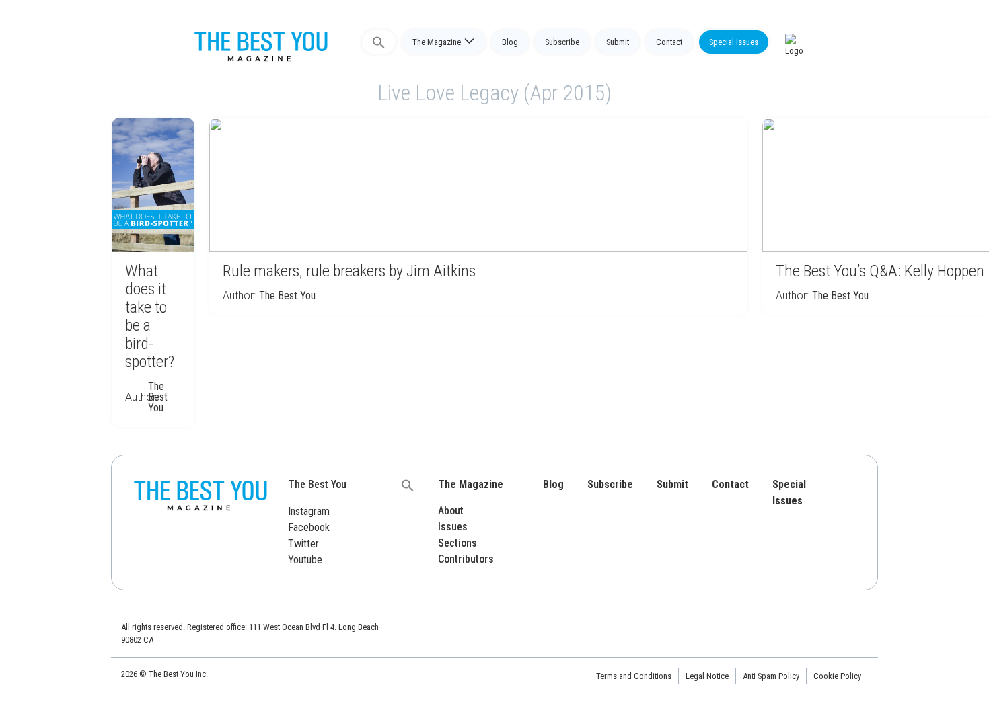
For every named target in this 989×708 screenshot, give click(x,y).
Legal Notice (707, 676)
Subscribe (562, 42)
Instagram (309, 511)
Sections (457, 543)
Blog (510, 42)
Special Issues (733, 42)
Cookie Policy (837, 676)
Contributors (466, 559)
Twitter (303, 543)
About (451, 510)
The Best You (158, 397)
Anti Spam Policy (771, 676)
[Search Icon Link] (379, 42)
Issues (453, 526)
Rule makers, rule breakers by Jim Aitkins (349, 271)
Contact (669, 42)
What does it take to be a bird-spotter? (149, 316)
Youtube (305, 559)
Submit (617, 42)
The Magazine (436, 42)
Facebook (309, 527)
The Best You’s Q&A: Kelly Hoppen (880, 271)
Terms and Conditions (633, 676)
